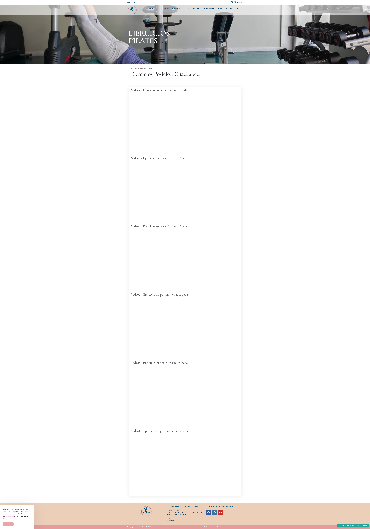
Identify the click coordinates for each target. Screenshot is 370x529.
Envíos (219, 526)
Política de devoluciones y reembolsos (232, 526)
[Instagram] (214, 512)
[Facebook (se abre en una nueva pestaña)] (232, 2)
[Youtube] (220, 512)
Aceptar (8, 524)
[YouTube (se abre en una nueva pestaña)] (238, 2)
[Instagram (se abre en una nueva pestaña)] (235, 2)
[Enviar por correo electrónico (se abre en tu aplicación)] (241, 2)
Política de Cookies (211, 526)
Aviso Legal (201, 526)
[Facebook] (208, 512)
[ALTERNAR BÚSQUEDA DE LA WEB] (241, 9)
